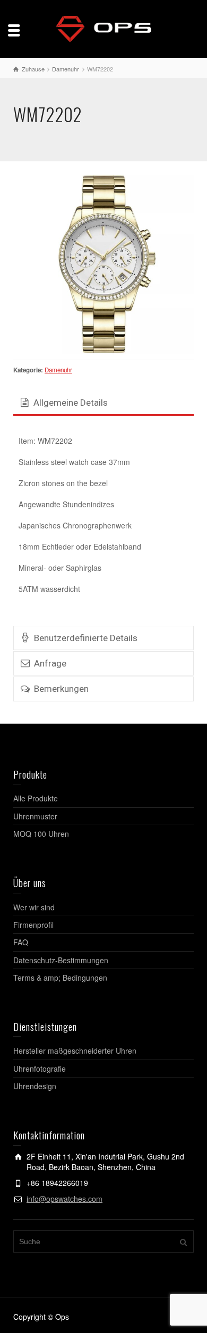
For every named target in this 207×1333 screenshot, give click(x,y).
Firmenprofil (33, 924)
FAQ (20, 942)
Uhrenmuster (35, 816)
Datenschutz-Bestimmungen (60, 960)
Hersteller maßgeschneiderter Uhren (74, 1050)
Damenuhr (58, 370)
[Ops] (103, 28)
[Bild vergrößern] (103, 264)
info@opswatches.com (64, 1198)
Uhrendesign (34, 1086)
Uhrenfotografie (39, 1068)
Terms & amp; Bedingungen (60, 977)
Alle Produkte (35, 798)
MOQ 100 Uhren (41, 833)
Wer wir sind (34, 907)
